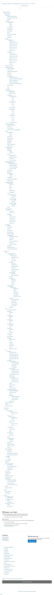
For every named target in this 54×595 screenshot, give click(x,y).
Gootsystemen (6, 559)
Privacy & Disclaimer (32, 591)
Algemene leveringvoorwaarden (23, 591)
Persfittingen (6, 551)
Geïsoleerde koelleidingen (8, 547)
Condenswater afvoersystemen (9, 561)
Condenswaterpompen (8, 564)
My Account (11, 526)
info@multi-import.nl (25, 3)
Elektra (5, 562)
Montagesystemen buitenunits (9, 566)
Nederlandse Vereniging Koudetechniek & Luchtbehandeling (12, 578)
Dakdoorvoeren (6, 567)
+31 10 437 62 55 (32, 3)
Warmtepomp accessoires (8, 555)
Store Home (6, 526)
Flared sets (6, 548)
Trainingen (9, 3)
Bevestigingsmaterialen (8, 558)
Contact (20, 3)
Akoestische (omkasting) (8, 569)
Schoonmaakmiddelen (8, 570)
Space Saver (6, 574)
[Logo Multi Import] (25, 5)
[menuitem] (27, 14)
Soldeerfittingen (7, 553)
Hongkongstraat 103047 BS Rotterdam (5, 540)
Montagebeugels (7, 556)
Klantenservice (4, 3)
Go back (5, 521)
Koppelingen (6, 550)
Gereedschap (6, 572)
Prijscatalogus (16, 3)
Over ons (12, 3)
